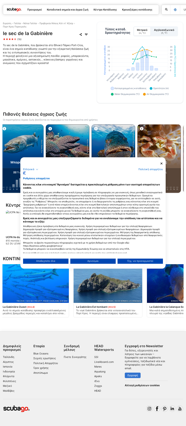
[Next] (180, 159)
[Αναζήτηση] (166, 9)
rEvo (97, 381)
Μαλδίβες (9, 390)
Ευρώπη (7, 23)
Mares (98, 366)
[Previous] (6, 159)
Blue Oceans (40, 353)
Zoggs (98, 385)
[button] (30, 169)
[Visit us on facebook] (157, 408)
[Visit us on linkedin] (172, 408)
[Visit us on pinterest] (164, 408)
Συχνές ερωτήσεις (44, 358)
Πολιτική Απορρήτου (45, 363)
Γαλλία (17, 23)
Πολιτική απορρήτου (150, 169)
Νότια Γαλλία (30, 23)
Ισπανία (7, 366)
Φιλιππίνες (9, 381)
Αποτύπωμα (40, 372)
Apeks (98, 376)
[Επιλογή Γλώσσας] (175, 10)
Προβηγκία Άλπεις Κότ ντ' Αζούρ (56, 23)
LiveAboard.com (104, 361)
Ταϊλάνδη (8, 356)
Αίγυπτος (8, 361)
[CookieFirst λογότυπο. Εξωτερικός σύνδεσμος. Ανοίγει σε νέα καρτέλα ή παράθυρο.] (24, 173)
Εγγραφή (133, 375)
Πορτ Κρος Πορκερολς (15, 26)
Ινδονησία (9, 371)
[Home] (14, 9)
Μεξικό (7, 385)
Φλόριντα (8, 376)
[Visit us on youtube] (180, 408)
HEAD (97, 390)
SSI (96, 356)
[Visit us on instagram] (149, 408)
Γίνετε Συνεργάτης (75, 356)
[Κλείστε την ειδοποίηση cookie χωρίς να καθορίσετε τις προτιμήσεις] (161, 163)
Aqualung (100, 371)
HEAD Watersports (104, 347)
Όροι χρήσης (41, 367)
